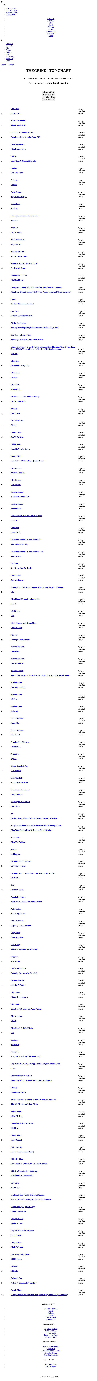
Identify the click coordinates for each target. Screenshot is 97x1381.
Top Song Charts (51, 1329)
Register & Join (51, 1353)
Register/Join (51, 1317)
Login (51, 36)
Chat (51, 29)
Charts (50, 25)
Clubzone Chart (48, 92)
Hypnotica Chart (48, 94)
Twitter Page (51, 1366)
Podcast (51, 27)
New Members (50, 1337)
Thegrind (10, 65)
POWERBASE (11, 12)
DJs (50, 23)
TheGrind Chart (48, 99)
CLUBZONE (11, 8)
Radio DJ (50, 34)
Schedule (50, 21)
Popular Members (50, 1335)
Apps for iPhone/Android (50, 1351)
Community (50, 31)
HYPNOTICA (11, 10)
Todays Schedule (50, 1309)
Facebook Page (51, 1364)
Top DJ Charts (50, 1333)
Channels (50, 19)
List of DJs (51, 1349)
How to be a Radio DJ (50, 1347)
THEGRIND (11, 15)
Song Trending (50, 1331)
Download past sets (51, 1355)
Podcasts (51, 1313)
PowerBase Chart (49, 97)
